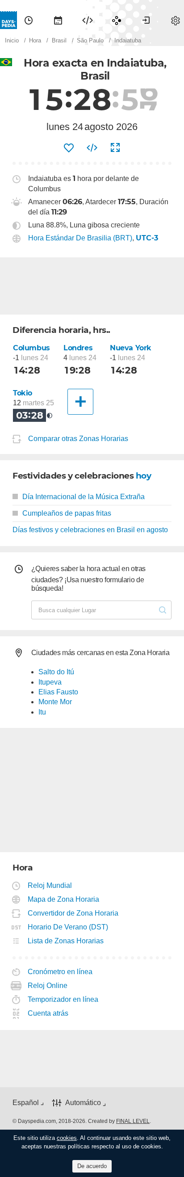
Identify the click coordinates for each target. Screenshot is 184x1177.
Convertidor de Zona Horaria (73, 913)
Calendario (58, 20)
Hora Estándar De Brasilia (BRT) (80, 238)
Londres (77, 348)
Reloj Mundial (50, 885)
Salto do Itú (56, 672)
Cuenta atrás (48, 1013)
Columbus (31, 348)
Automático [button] (83, 1102)
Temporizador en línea (63, 999)
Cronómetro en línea (60, 971)
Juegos (116, 20)
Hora (28, 20)
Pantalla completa (115, 148)
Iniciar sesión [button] (146, 20)
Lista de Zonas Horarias (66, 941)
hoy (143, 476)
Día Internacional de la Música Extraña (83, 496)
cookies (67, 1138)
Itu (42, 712)
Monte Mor (55, 702)
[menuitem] (28, 20)
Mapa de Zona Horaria (63, 899)
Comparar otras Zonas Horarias (78, 438)
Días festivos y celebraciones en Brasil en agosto (90, 530)
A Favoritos (68, 148)
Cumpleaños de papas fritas (66, 513)
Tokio (22, 393)
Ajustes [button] (175, 20)
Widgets (87, 20)
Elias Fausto (58, 692)
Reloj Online (47, 985)
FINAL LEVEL (133, 1121)
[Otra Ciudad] (80, 402)
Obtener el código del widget (92, 148)
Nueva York (130, 348)
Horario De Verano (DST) (68, 927)
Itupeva (50, 682)
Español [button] (26, 1102)
